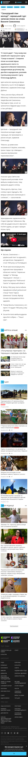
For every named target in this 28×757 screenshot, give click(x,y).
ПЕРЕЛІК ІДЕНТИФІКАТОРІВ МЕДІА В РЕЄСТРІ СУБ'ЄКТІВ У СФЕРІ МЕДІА (6, 720)
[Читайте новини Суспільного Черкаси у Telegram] (14, 733)
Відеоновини (5, 698)
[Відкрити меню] (26, 2)
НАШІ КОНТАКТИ (5, 706)
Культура (4, 9)
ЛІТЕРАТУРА (10, 7)
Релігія (17, 688)
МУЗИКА (3, 7)
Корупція (18, 662)
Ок (14, 753)
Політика (4, 688)
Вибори (3, 670)
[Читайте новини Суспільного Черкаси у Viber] (11, 733)
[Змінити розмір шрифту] (26, 29)
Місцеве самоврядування (20, 682)
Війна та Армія (19, 695)
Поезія (22, 7)
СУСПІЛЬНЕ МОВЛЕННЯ (18, 713)
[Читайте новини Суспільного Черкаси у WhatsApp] (17, 733)
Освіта (17, 668)
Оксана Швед (8, 25)
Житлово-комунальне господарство (5, 677)
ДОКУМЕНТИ (4, 713)
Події (2, 662)
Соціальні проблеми (18, 691)
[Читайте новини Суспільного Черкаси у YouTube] (8, 733)
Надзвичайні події (21, 670)
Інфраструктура (20, 676)
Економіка (4, 668)
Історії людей (19, 685)
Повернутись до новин (6, 651)
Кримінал (4, 665)
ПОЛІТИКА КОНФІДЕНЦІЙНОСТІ (20, 709)
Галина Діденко (21, 25)
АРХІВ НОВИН (18, 717)
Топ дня (17, 698)
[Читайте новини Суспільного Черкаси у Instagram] (5, 733)
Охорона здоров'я (20, 673)
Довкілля (4, 673)
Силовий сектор (6, 685)
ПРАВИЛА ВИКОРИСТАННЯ (5, 709)
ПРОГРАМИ (18, 706)
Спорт (17, 650)
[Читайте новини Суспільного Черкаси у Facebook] (2, 733)
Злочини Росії (5, 691)
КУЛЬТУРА (17, 7)
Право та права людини (6, 682)
